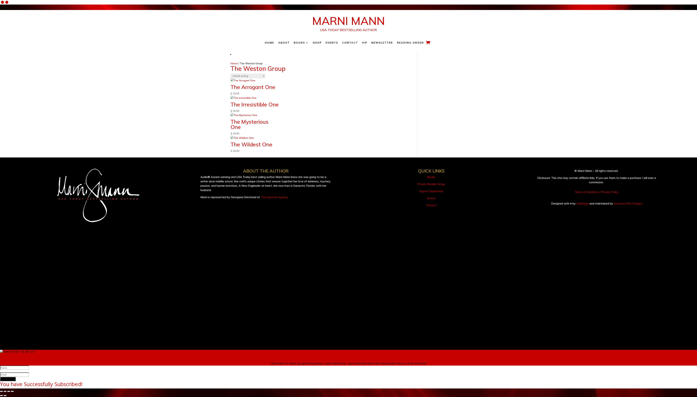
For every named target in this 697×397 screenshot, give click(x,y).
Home (269, 42)
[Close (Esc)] (12, 391)
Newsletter (382, 42)
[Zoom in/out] (1, 391)
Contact (350, 42)
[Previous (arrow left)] (1, 395)
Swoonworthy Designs (628, 203)
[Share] (8, 391)
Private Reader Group (431, 184)
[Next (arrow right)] (5, 395)
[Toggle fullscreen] (5, 391)
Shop (317, 42)
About (284, 42)
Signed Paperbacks (431, 191)
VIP (364, 42)
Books (299, 42)
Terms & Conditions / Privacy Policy (596, 192)
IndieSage (582, 203)
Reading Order (410, 42)
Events (332, 42)
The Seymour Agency (274, 197)
